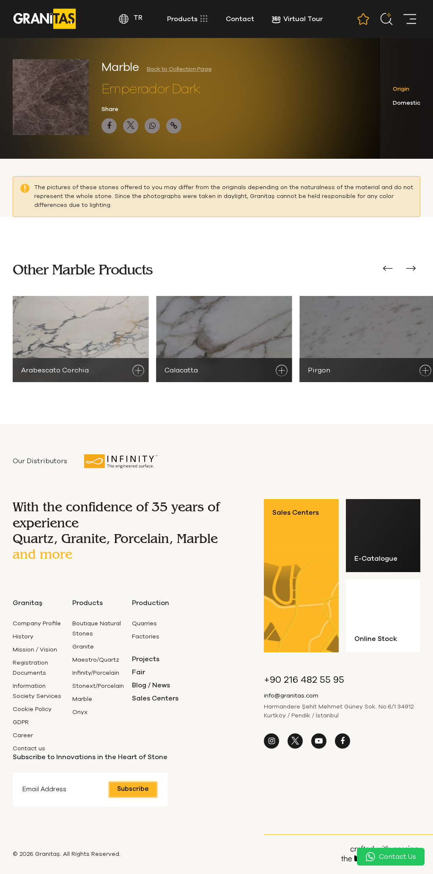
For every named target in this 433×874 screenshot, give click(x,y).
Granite (83, 647)
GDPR (21, 722)
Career (23, 735)
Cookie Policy (32, 709)
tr (137, 18)
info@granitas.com (291, 696)
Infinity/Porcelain (95, 673)
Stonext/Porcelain (98, 686)
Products (183, 19)
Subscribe (133, 789)
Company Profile (37, 624)
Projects (145, 659)
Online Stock (375, 638)
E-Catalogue (375, 558)
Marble (82, 699)
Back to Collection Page (179, 69)
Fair (138, 672)
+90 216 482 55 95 (304, 680)
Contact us (29, 749)
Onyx (80, 712)
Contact (240, 19)
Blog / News (151, 685)
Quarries (144, 624)
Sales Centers (155, 698)
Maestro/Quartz (95, 660)
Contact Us (397, 856)
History (23, 637)
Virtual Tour (303, 19)
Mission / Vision (35, 650)
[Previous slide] (387, 269)
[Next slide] (410, 269)
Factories (145, 637)
